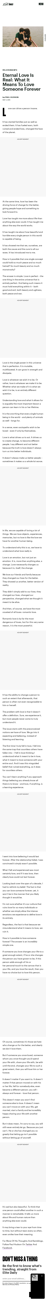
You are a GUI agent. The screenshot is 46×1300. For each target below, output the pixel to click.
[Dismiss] (42, 1275)
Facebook (7, 1248)
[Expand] (33, 1275)
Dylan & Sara (45, 37)
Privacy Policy (14, 1284)
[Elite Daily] (8, 4)
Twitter (29, 1244)
